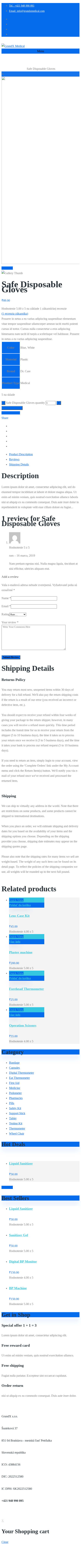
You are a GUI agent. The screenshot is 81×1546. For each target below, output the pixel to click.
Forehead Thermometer (26, 989)
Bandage (14, 1062)
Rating (5, 614)
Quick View (16, 900)
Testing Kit (15, 1123)
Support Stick (17, 1113)
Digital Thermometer (21, 1072)
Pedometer (15, 1093)
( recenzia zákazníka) (15, 313)
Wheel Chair (16, 1133)
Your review (10, 622)
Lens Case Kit (19, 916)
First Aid (14, 1082)
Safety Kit (15, 1108)
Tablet (12, 1118)
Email (6, 606)
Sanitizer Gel (18, 1235)
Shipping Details (19, 464)
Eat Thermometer (17, 69)
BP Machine (18, 1288)
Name (6, 598)
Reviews (14, 459)
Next (10, 268)
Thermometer (17, 1128)
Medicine (14, 1088)
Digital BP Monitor (23, 1261)
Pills (11, 1103)
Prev (4, 268)
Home (5, 69)
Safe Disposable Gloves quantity (25, 402)
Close (5, 1542)
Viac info (14, 941)
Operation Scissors (22, 1025)
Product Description (21, 454)
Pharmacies (16, 1098)
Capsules (14, 1067)
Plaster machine (20, 952)
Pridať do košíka (12, 408)
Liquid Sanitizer (21, 1163)
